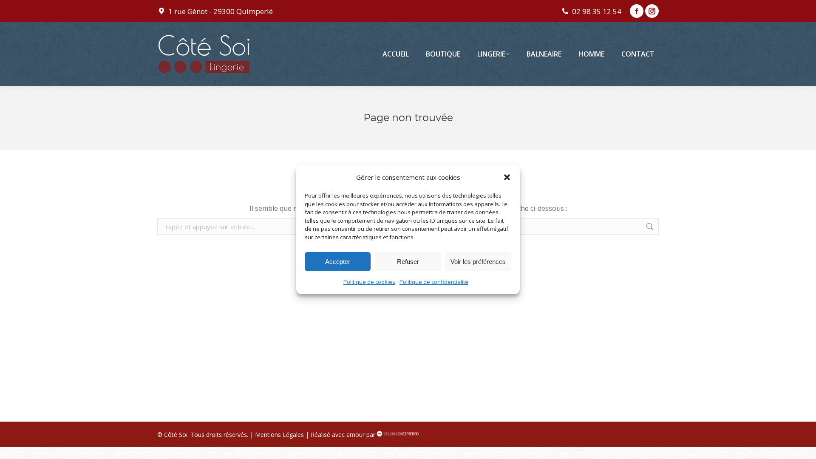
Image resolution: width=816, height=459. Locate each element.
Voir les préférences (478, 261)
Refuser (408, 261)
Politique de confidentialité (434, 282)
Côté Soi (175, 435)
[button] (507, 177)
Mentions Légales (279, 435)
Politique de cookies (369, 282)
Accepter (337, 261)
